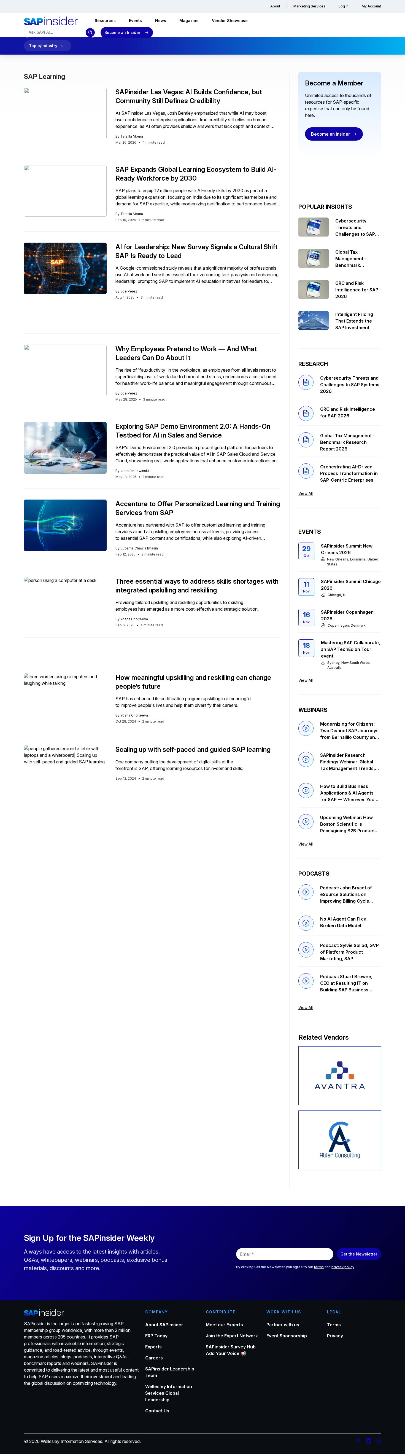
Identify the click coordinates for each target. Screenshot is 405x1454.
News (160, 20)
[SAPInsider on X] (358, 1441)
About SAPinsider (164, 1324)
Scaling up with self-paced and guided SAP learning (193, 749)
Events (135, 20)
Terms (334, 1324)
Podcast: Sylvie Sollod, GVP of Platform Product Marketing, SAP (349, 952)
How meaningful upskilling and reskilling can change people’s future (193, 682)
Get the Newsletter (359, 1254)
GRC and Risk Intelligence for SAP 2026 (356, 289)
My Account (371, 6)
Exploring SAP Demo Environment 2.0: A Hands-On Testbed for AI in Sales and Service (192, 430)
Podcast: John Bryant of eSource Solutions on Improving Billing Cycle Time (346, 894)
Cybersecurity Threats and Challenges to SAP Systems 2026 (355, 227)
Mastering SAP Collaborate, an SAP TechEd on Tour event (350, 649)
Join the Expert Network (232, 1335)
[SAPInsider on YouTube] (378, 1441)
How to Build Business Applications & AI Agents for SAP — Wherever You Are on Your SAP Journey (347, 793)
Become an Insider (122, 32)
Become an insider (330, 134)
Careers (154, 1358)
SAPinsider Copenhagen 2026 (347, 615)
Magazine (189, 20)
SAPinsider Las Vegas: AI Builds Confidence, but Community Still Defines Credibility (188, 96)
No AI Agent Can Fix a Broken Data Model (343, 922)
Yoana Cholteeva (134, 619)
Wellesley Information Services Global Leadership (168, 1393)
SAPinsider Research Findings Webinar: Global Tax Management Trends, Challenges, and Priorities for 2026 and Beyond (348, 762)
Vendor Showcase (230, 20)
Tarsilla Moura (131, 136)
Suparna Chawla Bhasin (139, 548)
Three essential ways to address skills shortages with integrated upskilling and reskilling (197, 585)
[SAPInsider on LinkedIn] (368, 1441)
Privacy (335, 1335)
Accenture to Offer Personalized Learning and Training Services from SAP (197, 508)
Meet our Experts (224, 1324)
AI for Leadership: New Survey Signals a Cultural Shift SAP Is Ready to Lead (196, 251)
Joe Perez (128, 291)
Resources (105, 20)
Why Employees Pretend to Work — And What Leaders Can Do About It (186, 353)
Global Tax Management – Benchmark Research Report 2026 (353, 259)
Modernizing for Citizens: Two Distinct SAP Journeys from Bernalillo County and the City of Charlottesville (349, 731)
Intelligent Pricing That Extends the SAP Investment (354, 321)
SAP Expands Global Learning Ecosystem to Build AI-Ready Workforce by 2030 (196, 173)
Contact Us (157, 1410)
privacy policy (342, 1267)
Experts (153, 1347)
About (275, 6)
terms (319, 1267)
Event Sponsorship (286, 1335)
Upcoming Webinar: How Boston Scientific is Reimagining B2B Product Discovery (347, 824)
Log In (344, 6)
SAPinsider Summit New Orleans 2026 (346, 549)
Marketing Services (309, 6)
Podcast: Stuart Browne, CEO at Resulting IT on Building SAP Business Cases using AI (346, 983)
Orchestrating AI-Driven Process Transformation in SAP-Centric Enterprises (349, 473)
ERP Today (156, 1335)
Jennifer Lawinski (134, 471)
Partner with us (282, 1324)
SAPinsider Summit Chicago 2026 (351, 585)
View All (305, 493)
